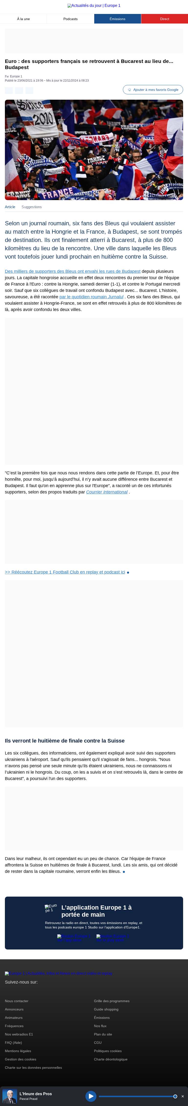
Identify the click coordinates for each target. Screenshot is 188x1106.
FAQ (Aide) (13, 1043)
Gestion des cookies (20, 1059)
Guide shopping (106, 1009)
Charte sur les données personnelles (33, 1068)
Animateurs (14, 1018)
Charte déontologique (111, 1059)
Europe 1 (16, 76)
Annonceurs (14, 1009)
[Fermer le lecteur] (183, 1096)
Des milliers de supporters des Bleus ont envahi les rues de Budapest (73, 271)
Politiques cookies (108, 1051)
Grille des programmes (111, 1001)
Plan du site (103, 1034)
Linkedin (50, 991)
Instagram (16, 991)
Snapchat (41, 991)
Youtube (33, 991)
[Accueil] (94, 5)
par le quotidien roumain (91, 296)
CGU (98, 1043)
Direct (164, 19)
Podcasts (70, 19)
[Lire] (90, 1096)
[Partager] (9, 90)
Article (10, 207)
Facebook (25, 991)
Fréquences (14, 1026)
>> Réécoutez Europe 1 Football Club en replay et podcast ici (65, 572)
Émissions (117, 19)
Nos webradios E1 (19, 1034)
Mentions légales (18, 1051)
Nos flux (100, 1026)
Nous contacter (16, 1001)
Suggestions (32, 207)
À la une (23, 19)
